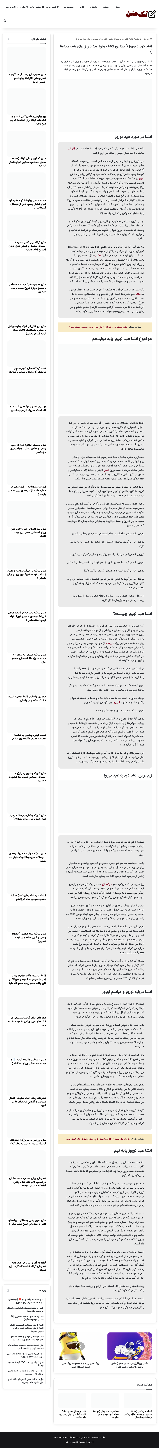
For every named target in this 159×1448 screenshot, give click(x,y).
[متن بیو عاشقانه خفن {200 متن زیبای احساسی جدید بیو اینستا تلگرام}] (26, 514)
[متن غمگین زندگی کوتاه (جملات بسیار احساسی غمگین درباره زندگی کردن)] (26, 144)
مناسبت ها (69, 7)
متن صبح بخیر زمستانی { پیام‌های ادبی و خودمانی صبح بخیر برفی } (27, 1222)
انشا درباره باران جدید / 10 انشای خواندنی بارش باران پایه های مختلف (72, 1414)
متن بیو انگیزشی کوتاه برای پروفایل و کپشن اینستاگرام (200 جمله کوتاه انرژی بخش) (27, 330)
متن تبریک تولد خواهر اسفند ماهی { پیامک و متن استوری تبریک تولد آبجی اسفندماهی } (27, 616)
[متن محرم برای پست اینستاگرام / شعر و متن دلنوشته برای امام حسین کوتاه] (26, 60)
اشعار (117, 7)
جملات (106, 7)
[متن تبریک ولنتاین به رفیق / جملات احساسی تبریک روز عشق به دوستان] (26, 758)
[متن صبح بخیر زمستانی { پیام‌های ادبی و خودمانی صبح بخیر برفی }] (26, 1205)
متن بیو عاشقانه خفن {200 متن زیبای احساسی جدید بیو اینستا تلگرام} (28, 532)
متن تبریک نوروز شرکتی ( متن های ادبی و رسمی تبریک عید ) (98, 327)
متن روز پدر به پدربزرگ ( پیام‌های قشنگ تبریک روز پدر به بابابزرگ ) (28, 1142)
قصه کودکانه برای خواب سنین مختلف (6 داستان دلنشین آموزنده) (26, 370)
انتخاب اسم (11, 7)
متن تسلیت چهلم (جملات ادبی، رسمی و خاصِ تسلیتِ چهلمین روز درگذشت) (28, 448)
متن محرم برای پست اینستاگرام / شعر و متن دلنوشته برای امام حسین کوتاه (27, 78)
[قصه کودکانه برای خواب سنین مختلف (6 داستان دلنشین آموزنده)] (26, 353)
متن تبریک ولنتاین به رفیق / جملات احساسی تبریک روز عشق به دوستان (27, 777)
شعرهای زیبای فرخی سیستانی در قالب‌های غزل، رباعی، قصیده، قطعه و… (27, 1021)
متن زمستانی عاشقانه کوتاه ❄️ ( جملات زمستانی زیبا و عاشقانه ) (28, 1062)
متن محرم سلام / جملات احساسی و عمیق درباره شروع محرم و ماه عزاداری (27, 288)
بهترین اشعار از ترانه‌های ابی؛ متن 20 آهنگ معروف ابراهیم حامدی (27, 408)
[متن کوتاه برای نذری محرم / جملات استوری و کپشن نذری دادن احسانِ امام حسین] (26, 228)
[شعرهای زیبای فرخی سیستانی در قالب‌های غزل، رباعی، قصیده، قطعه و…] (26, 1003)
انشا (132, 39)
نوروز (141, 178)
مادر (138, 294)
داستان (93, 7)
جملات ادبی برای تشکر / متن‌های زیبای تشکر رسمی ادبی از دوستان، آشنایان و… (27, 204)
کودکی (98, 256)
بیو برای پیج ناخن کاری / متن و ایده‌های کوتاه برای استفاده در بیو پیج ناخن (28, 120)
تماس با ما (81, 1442)
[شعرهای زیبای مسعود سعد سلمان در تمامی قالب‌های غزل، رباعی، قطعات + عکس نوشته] (26, 1163)
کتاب (82, 7)
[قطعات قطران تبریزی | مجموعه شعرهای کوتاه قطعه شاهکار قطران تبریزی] (26, 1246)
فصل (106, 470)
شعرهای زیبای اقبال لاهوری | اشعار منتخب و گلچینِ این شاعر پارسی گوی (27, 1102)
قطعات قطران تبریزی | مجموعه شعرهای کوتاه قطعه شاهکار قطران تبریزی (27, 1266)
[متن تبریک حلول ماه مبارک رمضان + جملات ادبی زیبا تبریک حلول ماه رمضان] (26, 839)
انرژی (117, 702)
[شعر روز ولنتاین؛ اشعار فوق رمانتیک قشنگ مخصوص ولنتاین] (26, 682)
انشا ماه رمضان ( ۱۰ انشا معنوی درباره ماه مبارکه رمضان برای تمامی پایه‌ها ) (138, 1414)
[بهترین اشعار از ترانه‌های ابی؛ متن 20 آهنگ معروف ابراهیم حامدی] (26, 392)
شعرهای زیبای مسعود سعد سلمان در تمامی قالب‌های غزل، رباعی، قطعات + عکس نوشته (27, 1182)
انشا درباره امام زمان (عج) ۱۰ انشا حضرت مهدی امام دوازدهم (106, 1414)
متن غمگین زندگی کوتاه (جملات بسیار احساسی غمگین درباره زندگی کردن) (27, 162)
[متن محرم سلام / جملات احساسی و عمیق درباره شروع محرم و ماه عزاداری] (26, 269)
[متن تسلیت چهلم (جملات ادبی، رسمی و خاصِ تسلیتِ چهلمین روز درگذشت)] (26, 430)
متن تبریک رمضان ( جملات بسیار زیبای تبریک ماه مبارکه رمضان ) (28, 817)
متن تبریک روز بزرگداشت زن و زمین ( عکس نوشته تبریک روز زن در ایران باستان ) (26, 574)
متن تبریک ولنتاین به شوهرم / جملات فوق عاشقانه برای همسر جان (29, 658)
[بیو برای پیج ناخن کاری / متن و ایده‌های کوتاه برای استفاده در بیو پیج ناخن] (26, 101)
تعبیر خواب (51, 7)
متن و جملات (70, 1442)
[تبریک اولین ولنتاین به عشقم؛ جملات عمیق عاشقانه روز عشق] (26, 720)
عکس (23, 7)
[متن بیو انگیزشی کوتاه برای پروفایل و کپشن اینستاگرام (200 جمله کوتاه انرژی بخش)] (26, 311)
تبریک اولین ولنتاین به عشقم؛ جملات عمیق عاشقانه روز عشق (29, 737)
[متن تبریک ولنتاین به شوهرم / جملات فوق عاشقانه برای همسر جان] (26, 640)
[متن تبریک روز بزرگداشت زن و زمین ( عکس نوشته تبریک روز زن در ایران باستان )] (26, 556)
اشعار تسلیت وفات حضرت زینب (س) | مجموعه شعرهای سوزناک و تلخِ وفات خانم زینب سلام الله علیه (27, 979)
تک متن (146, 39)
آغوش (71, 149)
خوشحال (107, 884)
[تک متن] (141, 14)
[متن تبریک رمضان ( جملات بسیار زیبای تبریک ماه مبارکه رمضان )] (26, 800)
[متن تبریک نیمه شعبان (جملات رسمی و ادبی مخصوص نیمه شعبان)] (26, 919)
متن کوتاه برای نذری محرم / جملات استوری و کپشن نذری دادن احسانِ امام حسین (27, 246)
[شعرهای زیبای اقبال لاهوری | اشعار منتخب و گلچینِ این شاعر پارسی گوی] (26, 1083)
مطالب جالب (36, 7)
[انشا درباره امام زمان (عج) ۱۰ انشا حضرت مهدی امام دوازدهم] (105, 1400)
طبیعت (110, 643)
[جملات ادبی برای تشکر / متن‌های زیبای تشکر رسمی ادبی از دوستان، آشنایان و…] (26, 185)
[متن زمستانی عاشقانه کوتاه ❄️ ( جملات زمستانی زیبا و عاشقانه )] (26, 1045)
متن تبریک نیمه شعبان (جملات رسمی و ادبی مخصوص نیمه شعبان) (29, 937)
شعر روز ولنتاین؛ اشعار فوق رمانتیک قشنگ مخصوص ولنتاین (27, 699)
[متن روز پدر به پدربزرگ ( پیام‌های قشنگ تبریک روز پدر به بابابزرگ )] (26, 1125)
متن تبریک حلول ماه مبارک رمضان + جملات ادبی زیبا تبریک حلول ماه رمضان (27, 857)
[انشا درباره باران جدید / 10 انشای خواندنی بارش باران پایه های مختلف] (72, 1400)
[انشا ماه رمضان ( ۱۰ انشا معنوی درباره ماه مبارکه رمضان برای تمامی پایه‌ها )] (138, 1400)
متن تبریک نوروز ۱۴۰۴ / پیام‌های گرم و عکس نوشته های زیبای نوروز (98, 1139)
